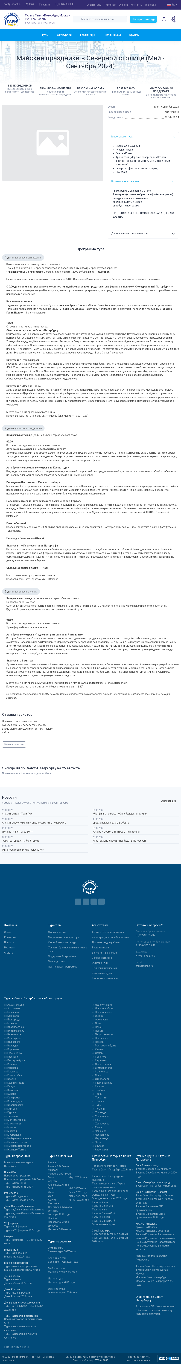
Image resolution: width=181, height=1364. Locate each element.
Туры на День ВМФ (15, 1306)
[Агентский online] (174, 19)
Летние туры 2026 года (61, 1282)
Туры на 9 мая (12, 1279)
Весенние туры (57, 1258)
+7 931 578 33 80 (145, 955)
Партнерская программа (62, 966)
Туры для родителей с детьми (110, 1234)
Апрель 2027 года (58, 1184)
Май (50, 1188)
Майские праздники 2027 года (22, 1269)
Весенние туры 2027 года (63, 1261)
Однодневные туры (103, 1194)
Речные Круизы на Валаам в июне (156, 1238)
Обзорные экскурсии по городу (154, 1310)
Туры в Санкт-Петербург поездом (155, 1266)
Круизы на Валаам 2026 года (153, 1230)
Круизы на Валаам (146, 1227)
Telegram (44, 4)
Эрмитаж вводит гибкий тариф (20, 840)
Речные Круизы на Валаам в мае (155, 1234)
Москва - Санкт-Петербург (151, 1277)
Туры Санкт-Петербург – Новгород (156, 1185)
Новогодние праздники (17, 1175)
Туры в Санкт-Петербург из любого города (33, 998)
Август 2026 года (79, 1199)
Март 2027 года (78, 1177)
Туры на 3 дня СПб (102, 1205)
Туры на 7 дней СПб (103, 1220)
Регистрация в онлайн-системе (110, 937)
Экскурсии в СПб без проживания (155, 1306)
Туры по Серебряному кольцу (153, 1168)
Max (31, 3)
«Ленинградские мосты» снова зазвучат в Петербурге (34, 822)
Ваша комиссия (101, 947)
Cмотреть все (168, 800)
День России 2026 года (18, 1296)
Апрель (52, 1181)
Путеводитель (56, 961)
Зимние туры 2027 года (62, 1251)
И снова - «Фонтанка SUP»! (17, 831)
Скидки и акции (57, 932)
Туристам (110, 4)
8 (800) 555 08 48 (64, 4)
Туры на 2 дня (100, 1202)
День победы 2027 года (18, 1283)
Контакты (136, 4)
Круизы (134, 35)
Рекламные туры (102, 973)
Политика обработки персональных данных (139, 1359)
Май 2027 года (77, 1188)
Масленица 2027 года (17, 1256)
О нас (7, 932)
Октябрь (53, 1210)
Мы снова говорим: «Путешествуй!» (23, 849)
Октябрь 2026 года (59, 1214)
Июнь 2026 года (78, 1192)
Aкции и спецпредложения (108, 932)
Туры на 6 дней (101, 1217)
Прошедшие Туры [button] (16, 1347)
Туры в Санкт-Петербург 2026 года (112, 1169)
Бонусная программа (104, 952)
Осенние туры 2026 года (62, 1292)
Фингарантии (100, 963)
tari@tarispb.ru (12, 4)
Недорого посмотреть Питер (109, 1165)
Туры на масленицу (15, 1252)
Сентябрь (54, 1203)
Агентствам (94, 4)
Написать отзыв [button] (14, 744)
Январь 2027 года (58, 1166)
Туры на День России (17, 1292)
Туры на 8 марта (14, 1239)
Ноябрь (52, 1218)
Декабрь (53, 1225)
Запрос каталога (102, 957)
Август (52, 1199)
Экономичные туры (103, 1224)
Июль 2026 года (78, 1196)
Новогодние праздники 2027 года (24, 1179)
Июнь (51, 1192)
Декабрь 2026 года (59, 1229)
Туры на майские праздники (20, 1266)
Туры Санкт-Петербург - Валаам (155, 1195)
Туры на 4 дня (100, 1209)
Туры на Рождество (16, 1196)
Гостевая (150, 4)
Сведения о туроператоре (63, 937)
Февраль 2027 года (59, 1173)
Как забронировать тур (62, 942)
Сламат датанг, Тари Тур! (17, 813)
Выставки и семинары (105, 978)
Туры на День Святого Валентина (24, 1209)
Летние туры (55, 1278)
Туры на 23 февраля (16, 1226)
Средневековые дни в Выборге (111, 822)
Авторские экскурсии (148, 1314)
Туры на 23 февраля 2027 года (22, 1230)
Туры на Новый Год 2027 (18, 1186)
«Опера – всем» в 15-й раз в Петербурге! (116, 831)
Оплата (123, 4)
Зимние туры (55, 1247)
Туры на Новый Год (15, 1183)
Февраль (53, 1170)
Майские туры (56, 1268)
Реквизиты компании (104, 968)
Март (51, 1177)
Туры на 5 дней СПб (103, 1213)
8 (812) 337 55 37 (145, 935)
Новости (9, 942)
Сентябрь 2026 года (60, 1207)
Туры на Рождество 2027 (19, 1200)
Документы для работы (106, 942)
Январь (52, 1162)
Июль (51, 1196)
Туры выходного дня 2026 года (110, 1191)
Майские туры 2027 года (62, 1272)
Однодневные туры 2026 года (109, 1198)
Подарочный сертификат (63, 956)
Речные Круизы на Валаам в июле (156, 1242)
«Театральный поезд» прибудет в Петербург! (119, 840)
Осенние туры (56, 1288)
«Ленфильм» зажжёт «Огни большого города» (120, 813)
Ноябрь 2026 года (58, 1222)
